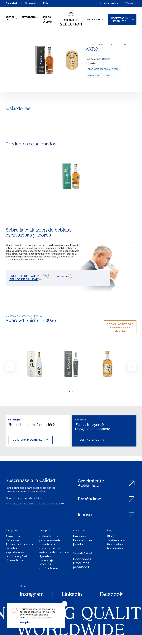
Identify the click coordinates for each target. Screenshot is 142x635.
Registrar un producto (119, 19)
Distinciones (82, 560)
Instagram (32, 594)
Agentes (45, 557)
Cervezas (13, 541)
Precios (45, 565)
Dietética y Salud (18, 557)
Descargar (47, 561)
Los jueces (62, 276)
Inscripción (93, 19)
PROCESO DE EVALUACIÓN (28, 276)
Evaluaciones (83, 541)
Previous (10, 366)
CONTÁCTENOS (89, 439)
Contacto (30, 3)
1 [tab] (69, 391)
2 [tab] (72, 391)
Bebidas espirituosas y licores (103, 69)
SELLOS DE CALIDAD (23, 279)
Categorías (28, 17)
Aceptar (25, 622)
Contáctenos (49, 569)
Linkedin (72, 594)
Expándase (89, 499)
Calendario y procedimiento (50, 539)
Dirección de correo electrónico (24, 498)
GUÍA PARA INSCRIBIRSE (28, 439)
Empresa (79, 537)
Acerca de (10, 18)
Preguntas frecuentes (115, 547)
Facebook (111, 594)
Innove (85, 515)
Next (132, 366)
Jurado (78, 545)
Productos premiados (81, 565)
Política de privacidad (40, 617)
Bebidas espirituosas (15, 551)
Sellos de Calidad (47, 19)
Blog (109, 530)
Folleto (47, 3)
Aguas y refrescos (19, 545)
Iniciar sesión (110, 3)
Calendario (12, 3)
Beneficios (47, 545)
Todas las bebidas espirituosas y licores (120, 327)
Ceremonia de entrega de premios (54, 551)
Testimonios (116, 541)
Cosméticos (14, 561)
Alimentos (13, 537)
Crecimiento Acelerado (91, 483)
